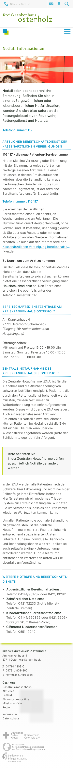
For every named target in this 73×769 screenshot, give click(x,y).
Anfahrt (59, 4)
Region (6, 707)
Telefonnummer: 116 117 (20, 201)
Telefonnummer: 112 (17, 130)
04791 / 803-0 (20, 4)
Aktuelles (8, 691)
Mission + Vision (12, 703)
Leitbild (7, 695)
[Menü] (36, 31)
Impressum (9, 714)
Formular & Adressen (19, 674)
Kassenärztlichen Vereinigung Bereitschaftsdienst (36, 247)
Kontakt (51, 4)
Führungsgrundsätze (15, 699)
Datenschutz (10, 718)
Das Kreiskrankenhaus (16, 687)
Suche (67, 4)
